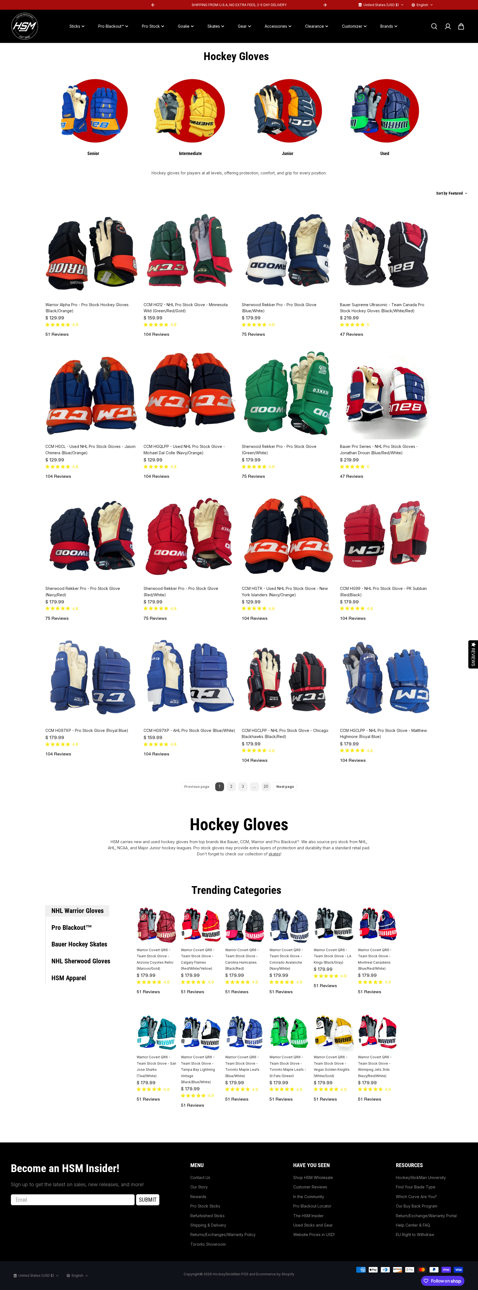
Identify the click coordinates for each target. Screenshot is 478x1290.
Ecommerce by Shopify (275, 1274)
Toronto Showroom (208, 1244)
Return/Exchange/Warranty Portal (426, 1215)
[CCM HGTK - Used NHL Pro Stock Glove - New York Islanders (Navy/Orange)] (288, 535)
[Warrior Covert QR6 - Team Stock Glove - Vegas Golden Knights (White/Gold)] (334, 1032)
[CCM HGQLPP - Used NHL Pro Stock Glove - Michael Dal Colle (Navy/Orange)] (190, 393)
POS (244, 1274)
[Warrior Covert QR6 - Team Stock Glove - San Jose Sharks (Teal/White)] (157, 1032)
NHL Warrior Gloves (77, 911)
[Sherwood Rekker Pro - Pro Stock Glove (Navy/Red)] (91, 535)
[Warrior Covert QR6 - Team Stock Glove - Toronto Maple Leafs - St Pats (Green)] (289, 1032)
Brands (386, 26)
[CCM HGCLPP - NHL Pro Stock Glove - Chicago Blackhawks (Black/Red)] (288, 677)
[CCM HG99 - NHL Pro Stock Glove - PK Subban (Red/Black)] (386, 535)
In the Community (308, 1196)
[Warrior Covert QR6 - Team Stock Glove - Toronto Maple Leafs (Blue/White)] (245, 1032)
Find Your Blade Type (415, 1187)
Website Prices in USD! (314, 1234)
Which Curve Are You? (416, 1196)
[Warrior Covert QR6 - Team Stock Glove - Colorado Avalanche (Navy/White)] (289, 925)
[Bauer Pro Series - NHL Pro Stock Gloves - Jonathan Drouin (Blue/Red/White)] (386, 393)
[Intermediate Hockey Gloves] (190, 109)
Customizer (352, 26)
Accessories (276, 26)
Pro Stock (151, 26)
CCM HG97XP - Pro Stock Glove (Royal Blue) (86, 730)
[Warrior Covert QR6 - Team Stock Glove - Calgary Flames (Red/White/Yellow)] (201, 925)
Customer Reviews (310, 1187)
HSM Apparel (68, 978)
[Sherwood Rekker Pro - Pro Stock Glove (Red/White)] (190, 535)
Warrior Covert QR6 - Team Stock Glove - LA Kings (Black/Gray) (332, 956)
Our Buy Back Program (416, 1206)
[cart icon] (461, 26)
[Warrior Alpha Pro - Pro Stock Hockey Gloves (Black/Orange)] (91, 251)
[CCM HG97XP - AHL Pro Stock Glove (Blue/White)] (190, 677)
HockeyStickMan (226, 1274)
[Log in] (447, 26)
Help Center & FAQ (413, 1225)
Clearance (314, 26)
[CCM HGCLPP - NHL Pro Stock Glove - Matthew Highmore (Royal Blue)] (386, 677)
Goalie (183, 26)
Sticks (74, 26)
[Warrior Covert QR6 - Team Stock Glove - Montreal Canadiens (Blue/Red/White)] (378, 925)
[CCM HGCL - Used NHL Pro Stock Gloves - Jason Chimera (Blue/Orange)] (91, 393)
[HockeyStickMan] (24, 26)
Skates (213, 26)
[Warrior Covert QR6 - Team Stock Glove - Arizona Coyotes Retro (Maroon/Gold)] (157, 925)
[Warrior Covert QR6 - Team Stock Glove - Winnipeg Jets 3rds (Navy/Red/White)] (378, 1032)
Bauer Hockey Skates (79, 944)
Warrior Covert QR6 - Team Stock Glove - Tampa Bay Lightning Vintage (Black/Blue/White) (198, 1069)
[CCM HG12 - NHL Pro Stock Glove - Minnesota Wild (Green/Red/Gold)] (190, 251)
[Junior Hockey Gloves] (287, 109)
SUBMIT (148, 1199)
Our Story (199, 1187)
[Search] (434, 26)
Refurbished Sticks (207, 1215)
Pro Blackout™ (111, 26)
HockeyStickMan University (421, 1177)
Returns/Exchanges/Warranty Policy (223, 1234)
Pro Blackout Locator (312, 1206)
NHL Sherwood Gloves (80, 961)
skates (274, 854)
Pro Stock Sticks (205, 1206)
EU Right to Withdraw (415, 1234)
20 (266, 786)
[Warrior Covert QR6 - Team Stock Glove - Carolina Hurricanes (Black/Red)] (245, 925)
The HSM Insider (308, 1215)
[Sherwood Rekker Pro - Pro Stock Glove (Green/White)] (288, 393)
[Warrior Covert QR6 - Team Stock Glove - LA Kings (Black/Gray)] (334, 925)
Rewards (198, 1196)
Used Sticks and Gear (313, 1225)
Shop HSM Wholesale (313, 1177)
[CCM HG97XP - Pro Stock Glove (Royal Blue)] (91, 677)
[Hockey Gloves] (93, 109)
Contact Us (200, 1177)
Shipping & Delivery (208, 1225)
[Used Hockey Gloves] (384, 109)
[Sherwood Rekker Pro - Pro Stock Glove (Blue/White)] (288, 251)
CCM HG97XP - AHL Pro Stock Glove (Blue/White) (189, 730)
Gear (242, 26)
